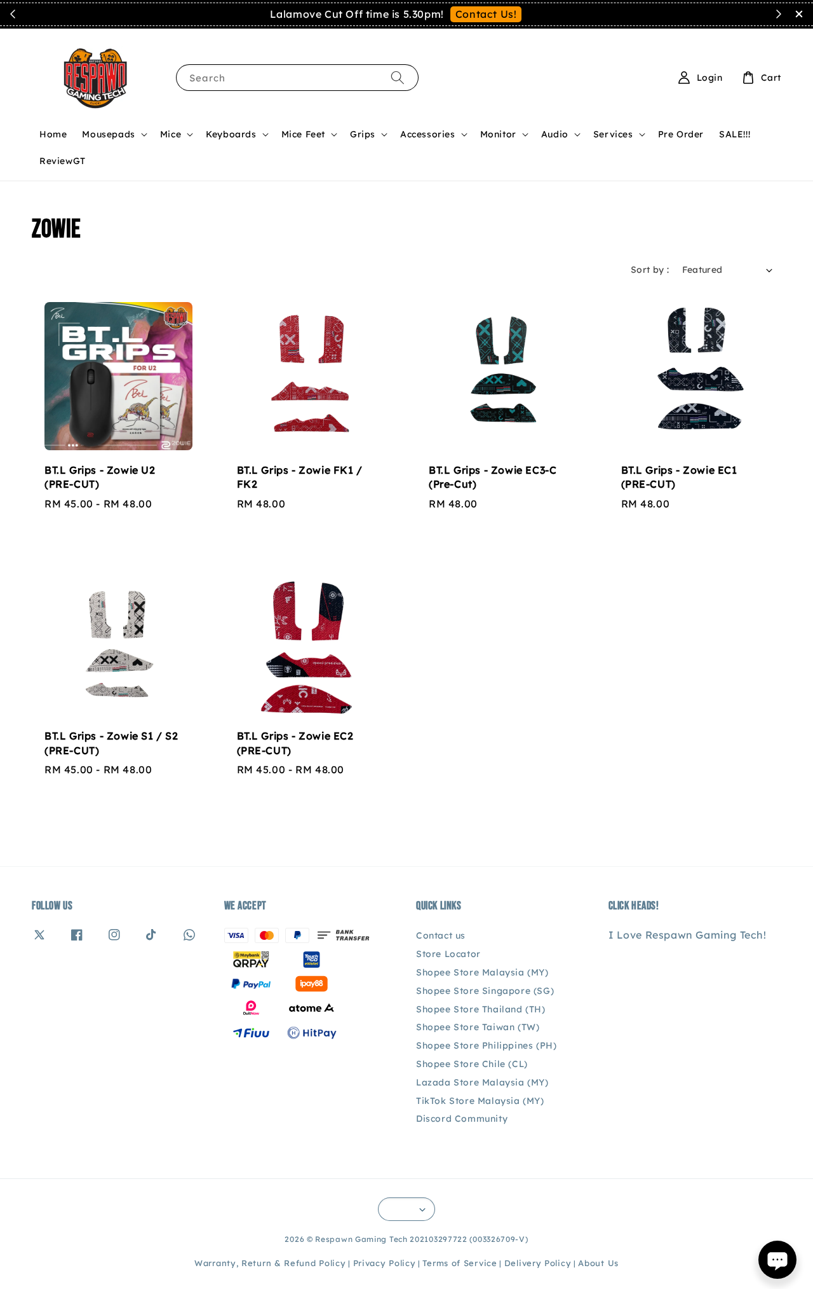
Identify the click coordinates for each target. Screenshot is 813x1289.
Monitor (498, 134)
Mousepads (108, 134)
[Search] (397, 77)
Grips (362, 134)
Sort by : (650, 269)
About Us (598, 1263)
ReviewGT (62, 161)
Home (53, 134)
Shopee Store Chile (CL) (472, 1064)
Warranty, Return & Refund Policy (270, 1263)
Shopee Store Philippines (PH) (486, 1045)
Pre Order (681, 134)
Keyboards (231, 134)
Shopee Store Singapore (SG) (485, 990)
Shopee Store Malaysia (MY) (482, 972)
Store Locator (448, 954)
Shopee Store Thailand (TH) (481, 1009)
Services (613, 134)
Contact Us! (486, 14)
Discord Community (461, 1118)
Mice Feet (303, 134)
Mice (170, 134)
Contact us (441, 935)
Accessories (427, 134)
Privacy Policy (384, 1263)
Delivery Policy (538, 1263)
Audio (554, 134)
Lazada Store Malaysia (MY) (482, 1082)
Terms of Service (459, 1263)
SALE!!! (734, 134)
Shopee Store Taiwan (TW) (477, 1027)
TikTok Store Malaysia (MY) (480, 1100)
